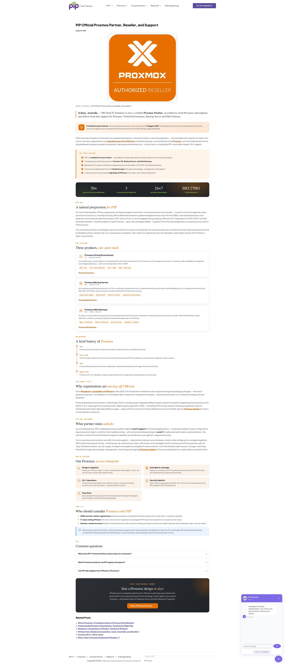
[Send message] (277, 646)
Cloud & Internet (138, 5)
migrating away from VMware (120, 141)
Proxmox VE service (87, 273)
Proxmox (177, 141)
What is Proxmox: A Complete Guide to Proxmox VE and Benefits (106, 623)
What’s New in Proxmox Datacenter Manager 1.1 (99, 637)
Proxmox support (148, 449)
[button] (112, 5)
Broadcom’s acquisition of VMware (97, 391)
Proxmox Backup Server (88, 300)
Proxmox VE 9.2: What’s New (90, 634)
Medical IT (155, 5)
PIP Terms (148, 661)
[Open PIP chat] (278, 659)
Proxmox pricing (191, 409)
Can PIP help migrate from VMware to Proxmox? (99, 571)
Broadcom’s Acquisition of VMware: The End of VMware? (103, 628)
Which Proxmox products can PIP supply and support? (101, 562)
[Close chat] (279, 598)
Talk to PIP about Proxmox (142, 606)
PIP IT (108, 5)
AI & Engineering (172, 5)
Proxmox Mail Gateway (88, 327)
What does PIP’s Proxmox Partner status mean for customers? (105, 553)
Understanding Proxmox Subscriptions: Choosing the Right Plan (105, 626)
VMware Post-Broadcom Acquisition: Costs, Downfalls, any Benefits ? (108, 631)
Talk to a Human (262, 652)
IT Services (120, 5)
